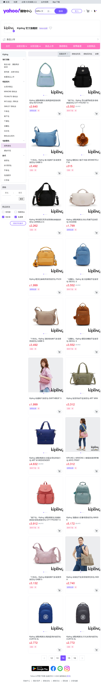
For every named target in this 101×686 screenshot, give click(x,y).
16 (75, 657)
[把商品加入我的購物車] (59, 113)
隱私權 (65, 680)
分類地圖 (74, 680)
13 (57, 657)
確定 (21, 199)
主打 (8, 46)
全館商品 (91, 46)
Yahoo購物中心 (17, 11)
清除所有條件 (18, 223)
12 (51, 657)
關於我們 (36, 680)
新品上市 (11, 39)
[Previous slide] (30, 77)
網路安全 (56, 680)
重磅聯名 (63, 46)
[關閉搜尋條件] (42, 11)
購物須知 (46, 680)
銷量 (97, 53)
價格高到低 (88, 53)
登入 (77, 11)
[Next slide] (61, 77)
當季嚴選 (77, 46)
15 (69, 657)
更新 (68, 676)
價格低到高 (76, 53)
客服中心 (26, 680)
